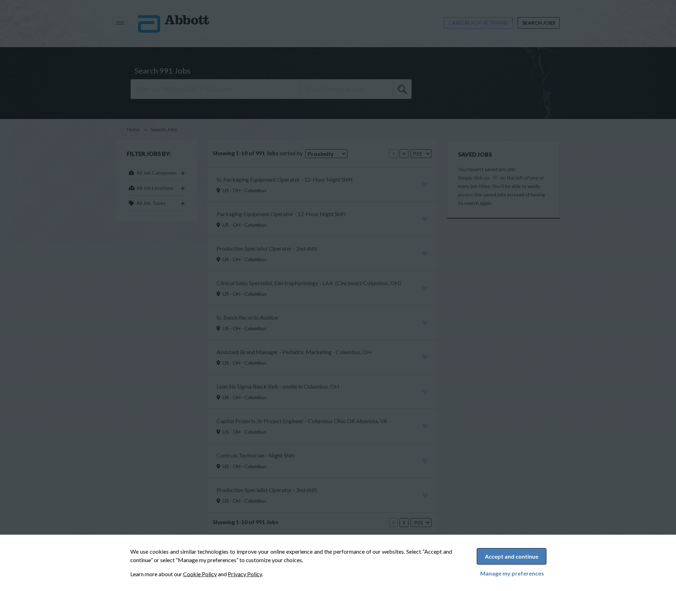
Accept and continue (511, 556)
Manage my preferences (512, 573)
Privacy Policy (245, 574)
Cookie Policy (200, 574)
